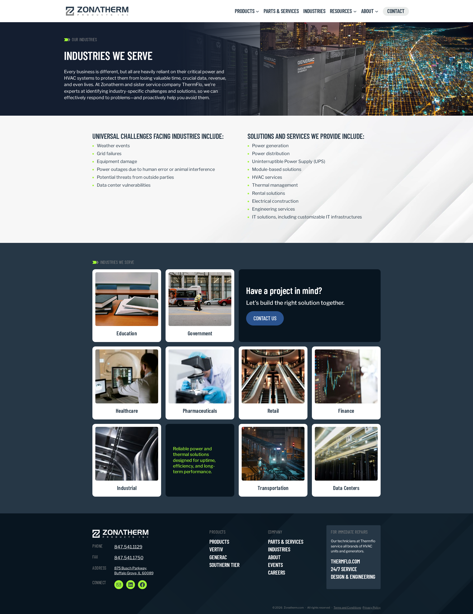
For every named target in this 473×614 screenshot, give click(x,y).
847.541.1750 (128, 557)
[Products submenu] (257, 11)
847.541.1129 (128, 546)
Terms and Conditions (347, 607)
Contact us (264, 318)
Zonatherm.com (294, 607)
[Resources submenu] (355, 11)
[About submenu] (376, 11)
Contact (396, 10)
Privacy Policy (372, 607)
